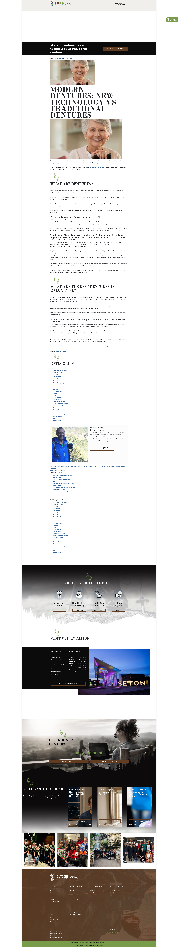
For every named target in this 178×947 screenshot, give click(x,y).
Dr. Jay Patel (68, 58)
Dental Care (58, 351)
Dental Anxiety (57, 376)
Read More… (80, 821)
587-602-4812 (121, 4)
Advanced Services (77, 9)
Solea (51, 917)
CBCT (51, 921)
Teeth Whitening (113, 890)
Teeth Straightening (59, 414)
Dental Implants (57, 387)
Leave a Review (68, 761)
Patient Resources (133, 9)
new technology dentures (97, 167)
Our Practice (53, 890)
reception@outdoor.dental (57, 679)
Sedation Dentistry (58, 405)
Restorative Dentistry (59, 401)
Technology (115, 9)
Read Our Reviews (109, 761)
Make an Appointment (75, 912)
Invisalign (55, 393)
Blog (51, 895)
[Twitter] (113, 932)
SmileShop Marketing (85, 942)
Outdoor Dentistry (58, 397)
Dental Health (57, 385)
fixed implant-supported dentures (79, 224)
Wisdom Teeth (57, 420)
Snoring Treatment (58, 410)
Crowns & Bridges (74, 899)
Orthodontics (113, 892)
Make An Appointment (115, 49)
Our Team (52, 892)
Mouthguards (73, 895)
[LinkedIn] (110, 932)
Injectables (112, 894)
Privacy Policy (53, 903)
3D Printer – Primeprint (55, 919)
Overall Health (57, 399)
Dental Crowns (57, 380)
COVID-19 (55, 374)
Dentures (56, 389)
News (64, 351)
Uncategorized (57, 416)
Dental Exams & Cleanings (76, 892)
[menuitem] (42, 9)
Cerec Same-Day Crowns (60, 370)
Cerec (51, 914)
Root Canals (73, 897)
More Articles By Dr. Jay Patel (102, 448)
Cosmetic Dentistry (58, 372)
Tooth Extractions (94, 897)
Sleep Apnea (56, 408)
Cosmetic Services (97, 9)
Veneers (112, 897)
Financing (72, 916)
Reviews (52, 894)
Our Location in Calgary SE (76, 914)
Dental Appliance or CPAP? (58, 470)
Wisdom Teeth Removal (95, 894)
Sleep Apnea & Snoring (95, 890)
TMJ (91, 899)
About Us (41, 9)
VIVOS (51, 916)
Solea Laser (56, 412)
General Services (57, 9)
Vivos (54, 418)
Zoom (51, 912)
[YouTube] (112, 932)
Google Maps (59, 664)
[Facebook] (117, 932)
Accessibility (53, 897)
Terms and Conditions (55, 901)
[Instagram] (115, 932)
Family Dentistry (57, 391)
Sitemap (52, 899)
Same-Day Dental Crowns (60, 403)
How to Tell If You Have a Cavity (62, 491)
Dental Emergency (58, 383)
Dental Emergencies (74, 894)
